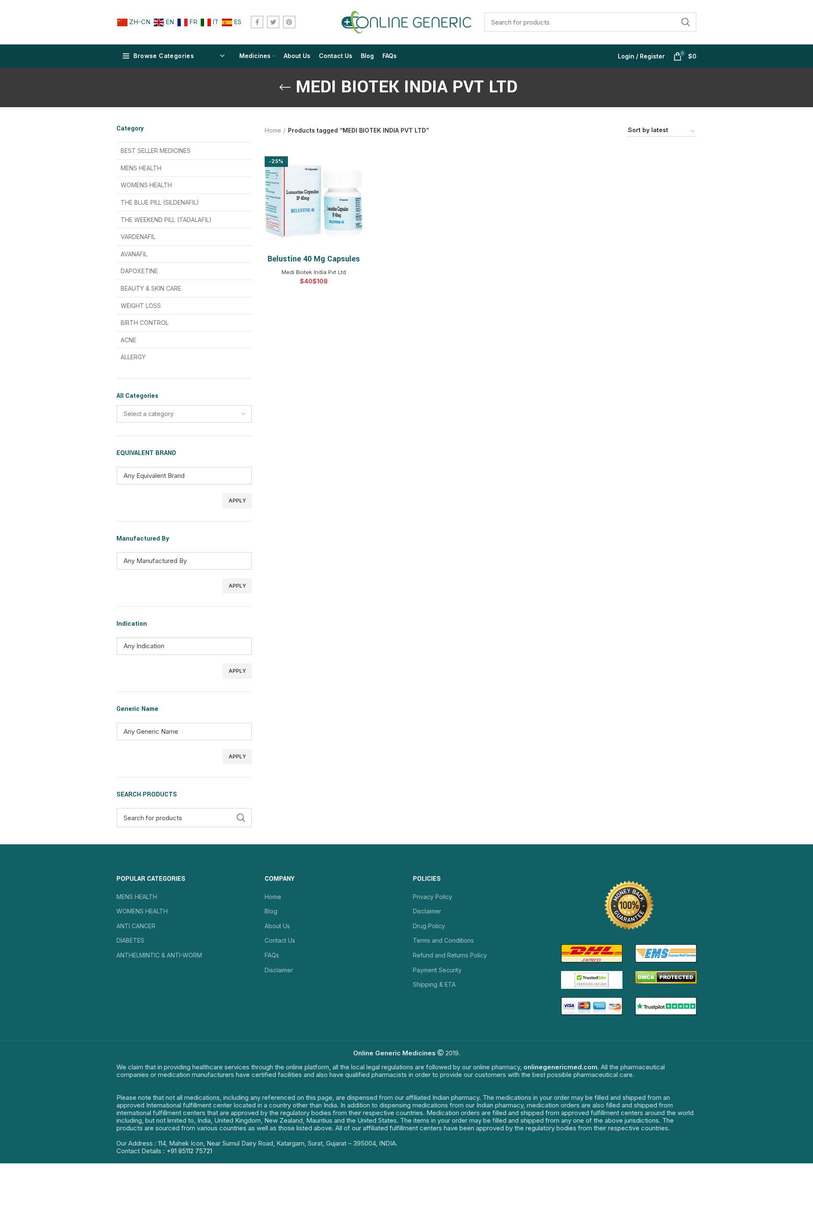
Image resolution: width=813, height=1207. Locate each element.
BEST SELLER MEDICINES (156, 150)
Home (273, 130)
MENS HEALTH (141, 168)
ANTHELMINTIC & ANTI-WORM (159, 955)
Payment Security (437, 970)
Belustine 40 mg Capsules (314, 258)
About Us (277, 926)
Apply (237, 500)
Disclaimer (279, 970)
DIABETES (130, 940)
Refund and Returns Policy (450, 955)
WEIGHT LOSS (141, 305)
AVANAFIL (134, 254)
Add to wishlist (357, 182)
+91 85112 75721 (189, 1151)
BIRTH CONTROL (145, 322)
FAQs (272, 955)
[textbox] (149, 413)
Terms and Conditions (443, 940)
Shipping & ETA (434, 984)
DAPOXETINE (139, 271)
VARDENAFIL (138, 236)
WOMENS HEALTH (146, 185)
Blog (271, 911)
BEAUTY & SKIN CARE (151, 288)
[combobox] (184, 414)
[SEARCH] (685, 22)
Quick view (357, 163)
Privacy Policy (432, 896)
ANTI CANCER (135, 926)
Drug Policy (429, 926)
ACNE (128, 340)
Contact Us (280, 940)
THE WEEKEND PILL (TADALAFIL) (166, 219)
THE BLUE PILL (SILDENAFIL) (160, 202)
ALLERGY (133, 357)
